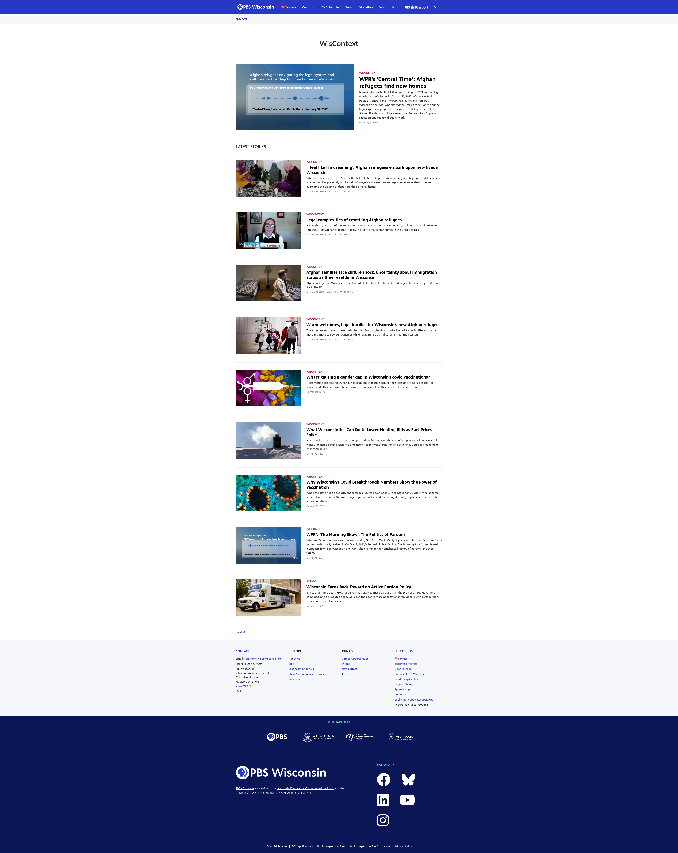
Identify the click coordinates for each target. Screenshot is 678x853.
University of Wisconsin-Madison (256, 792)
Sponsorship (402, 689)
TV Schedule (330, 7)
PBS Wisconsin (245, 788)
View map (242, 685)
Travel (345, 674)
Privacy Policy (403, 846)
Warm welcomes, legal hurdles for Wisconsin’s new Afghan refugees (373, 324)
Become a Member (406, 663)
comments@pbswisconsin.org (263, 658)
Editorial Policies (276, 846)
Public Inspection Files (331, 846)
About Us (294, 658)
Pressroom (295, 679)
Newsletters (349, 669)
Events (346, 663)
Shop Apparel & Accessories (306, 674)
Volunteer (401, 694)
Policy (311, 581)
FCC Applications (302, 846)
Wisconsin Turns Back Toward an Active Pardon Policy (358, 587)
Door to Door (403, 669)
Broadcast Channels (301, 669)
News (349, 7)
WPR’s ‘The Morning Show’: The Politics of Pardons (356, 534)
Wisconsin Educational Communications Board (305, 788)
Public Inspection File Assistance (369, 846)
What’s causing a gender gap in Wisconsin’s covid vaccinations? (368, 377)
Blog (291, 663)
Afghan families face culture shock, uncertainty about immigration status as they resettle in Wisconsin (371, 275)
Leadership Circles (406, 679)
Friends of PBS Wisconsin (410, 674)
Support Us (386, 7)
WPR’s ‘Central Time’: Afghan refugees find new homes (397, 82)
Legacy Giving (403, 684)
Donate (291, 7)
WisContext (368, 72)
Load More (242, 632)
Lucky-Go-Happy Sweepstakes (414, 699)
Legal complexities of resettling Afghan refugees (354, 219)
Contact (243, 651)
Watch (306, 7)
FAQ (238, 691)
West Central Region (340, 191)
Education (365, 7)
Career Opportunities (355, 658)
